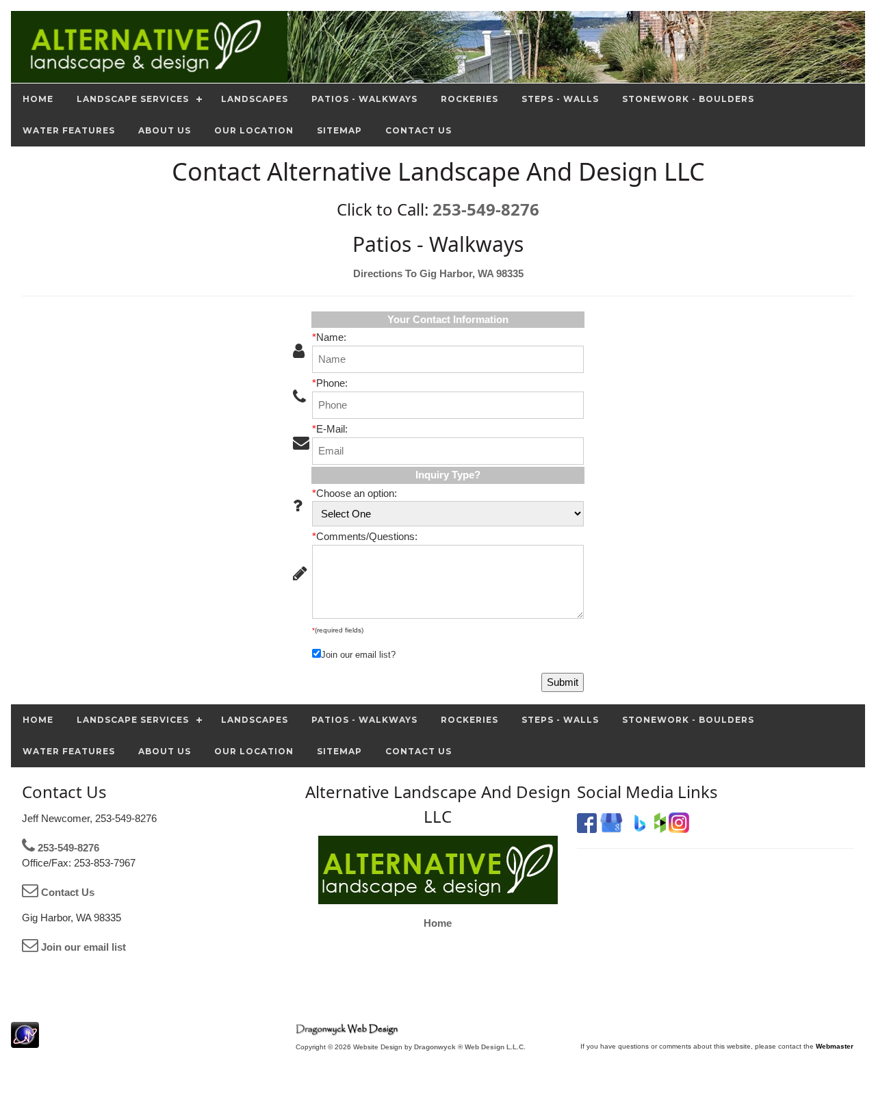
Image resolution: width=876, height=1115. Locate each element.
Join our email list (82, 947)
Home (438, 923)
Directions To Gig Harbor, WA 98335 (438, 273)
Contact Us (66, 892)
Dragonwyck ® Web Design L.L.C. (470, 1047)
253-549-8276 (486, 209)
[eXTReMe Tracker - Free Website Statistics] (25, 1041)
